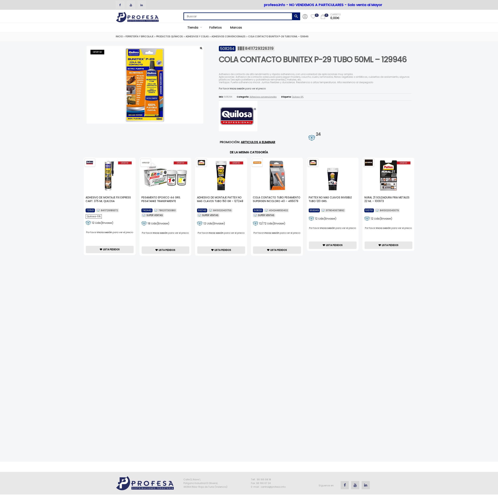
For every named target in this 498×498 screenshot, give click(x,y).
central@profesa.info (273, 486)
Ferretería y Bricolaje (139, 36)
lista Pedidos (111, 249)
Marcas (236, 27)
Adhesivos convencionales (228, 36)
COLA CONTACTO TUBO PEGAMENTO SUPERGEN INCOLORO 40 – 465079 (276, 199)
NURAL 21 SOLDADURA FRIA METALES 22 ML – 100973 (386, 199)
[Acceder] (305, 16)
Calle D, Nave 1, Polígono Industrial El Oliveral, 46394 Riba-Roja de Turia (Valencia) (205, 483)
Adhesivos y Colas (197, 36)
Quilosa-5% (297, 96)
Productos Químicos (169, 36)
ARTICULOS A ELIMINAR (258, 142)
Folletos (215, 27)
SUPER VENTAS (154, 215)
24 (318, 134)
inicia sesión (237, 88)
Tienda (193, 27)
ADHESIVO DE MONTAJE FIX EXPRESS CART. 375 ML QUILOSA (108, 199)
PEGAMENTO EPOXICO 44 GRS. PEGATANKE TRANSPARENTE (161, 199)
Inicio (119, 36)
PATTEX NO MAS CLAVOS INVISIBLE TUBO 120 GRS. (330, 199)
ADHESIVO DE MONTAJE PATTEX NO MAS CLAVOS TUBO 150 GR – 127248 (220, 199)
